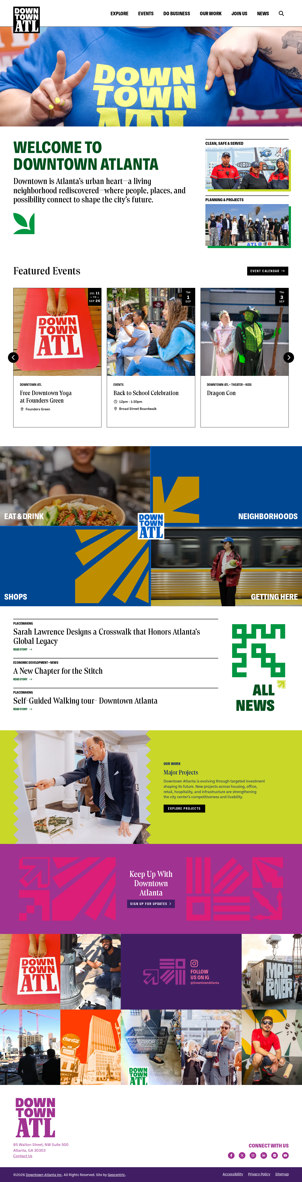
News (263, 13)
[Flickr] (274, 1155)
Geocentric (116, 1174)
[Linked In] (263, 1155)
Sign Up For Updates (148, 904)
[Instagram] (253, 1155)
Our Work (211, 13)
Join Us (239, 13)
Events (146, 13)
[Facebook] (231, 1155)
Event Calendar (264, 271)
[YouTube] (285, 1155)
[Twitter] (242, 1155)
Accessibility (233, 1174)
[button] (288, 357)
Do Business (176, 13)
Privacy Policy (259, 1174)
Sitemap (282, 1174)
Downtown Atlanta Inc (44, 1174)
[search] (281, 13)
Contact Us (22, 1155)
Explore (119, 13)
